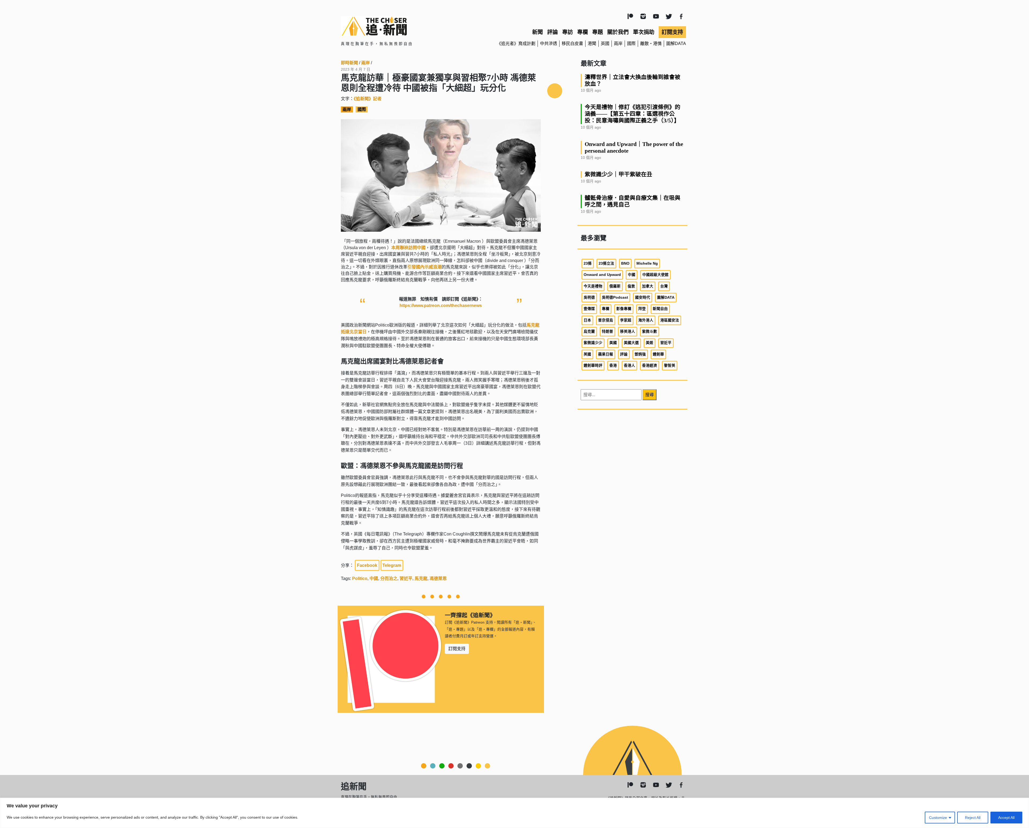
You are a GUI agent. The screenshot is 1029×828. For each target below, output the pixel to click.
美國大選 (631, 343)
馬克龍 (421, 578)
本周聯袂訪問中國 (408, 247)
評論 (552, 32)
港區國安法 (669, 320)
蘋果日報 (605, 354)
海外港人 (645, 320)
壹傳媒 (589, 309)
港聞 (592, 43)
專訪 (567, 32)
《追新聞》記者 (368, 98)
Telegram (391, 565)
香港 (613, 366)
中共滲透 (548, 43)
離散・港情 (651, 43)
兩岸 (618, 43)
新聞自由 (660, 309)
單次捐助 (643, 32)
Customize (938, 817)
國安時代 (642, 297)
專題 (597, 32)
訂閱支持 (672, 32)
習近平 (406, 578)
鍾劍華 (658, 354)
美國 (613, 343)
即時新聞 (349, 63)
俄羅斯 (615, 286)
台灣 (664, 286)
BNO (625, 263)
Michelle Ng (647, 263)
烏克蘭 (589, 331)
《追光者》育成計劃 (516, 43)
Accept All (1006, 817)
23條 (588, 263)
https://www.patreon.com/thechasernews (441, 305)
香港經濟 (649, 366)
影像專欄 (623, 309)
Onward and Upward (602, 275)
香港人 (629, 366)
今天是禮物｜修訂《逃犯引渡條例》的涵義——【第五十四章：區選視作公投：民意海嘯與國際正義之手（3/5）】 (632, 113)
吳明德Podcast (615, 297)
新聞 (537, 32)
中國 (374, 578)
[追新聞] (396, 26)
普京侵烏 (605, 320)
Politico (359, 578)
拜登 (642, 309)
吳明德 (589, 297)
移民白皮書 (572, 43)
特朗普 (607, 331)
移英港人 (627, 331)
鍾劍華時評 (593, 366)
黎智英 (669, 366)
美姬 (649, 343)
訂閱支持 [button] (456, 648)
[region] (514, 813)
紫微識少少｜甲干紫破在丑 (618, 174)
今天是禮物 (593, 286)
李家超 (625, 320)
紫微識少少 (593, 343)
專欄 (582, 32)
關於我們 (618, 32)
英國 (605, 43)
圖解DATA (676, 43)
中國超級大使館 (655, 275)
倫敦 (631, 286)
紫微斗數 (649, 331)
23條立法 (606, 263)
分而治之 (388, 578)
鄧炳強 (640, 354)
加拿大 (647, 286)
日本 (587, 320)
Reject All (972, 817)
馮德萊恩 (438, 578)
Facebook (367, 565)
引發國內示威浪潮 (424, 267)
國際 (631, 43)
